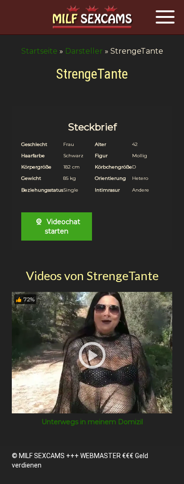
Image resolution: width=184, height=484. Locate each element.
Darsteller (84, 51)
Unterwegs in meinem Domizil (92, 422)
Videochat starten (62, 226)
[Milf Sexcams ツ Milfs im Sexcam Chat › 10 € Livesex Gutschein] (92, 18)
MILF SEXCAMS (42, 456)
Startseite (39, 51)
